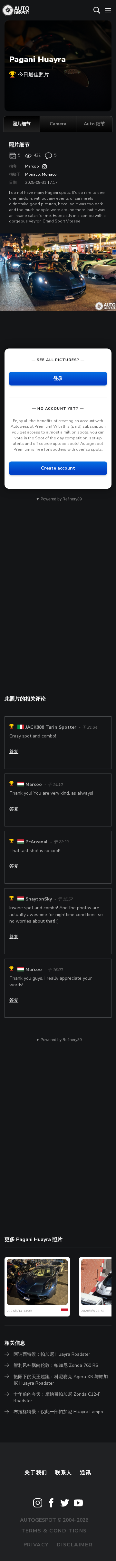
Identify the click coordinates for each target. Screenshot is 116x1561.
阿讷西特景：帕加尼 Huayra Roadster (52, 1354)
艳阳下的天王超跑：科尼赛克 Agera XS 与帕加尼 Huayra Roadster (61, 1380)
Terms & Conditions (54, 1530)
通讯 (85, 1472)
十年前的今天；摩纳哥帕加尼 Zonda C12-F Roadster (57, 1397)
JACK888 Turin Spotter (50, 727)
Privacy (36, 1544)
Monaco (32, 174)
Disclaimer (74, 1544)
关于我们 (35, 1472)
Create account (58, 468)
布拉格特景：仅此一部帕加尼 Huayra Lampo (58, 1412)
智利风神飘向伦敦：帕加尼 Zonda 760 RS (56, 1365)
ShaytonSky (38, 899)
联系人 (63, 1472)
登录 (58, 378)
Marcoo (32, 166)
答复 (13, 752)
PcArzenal (36, 842)
